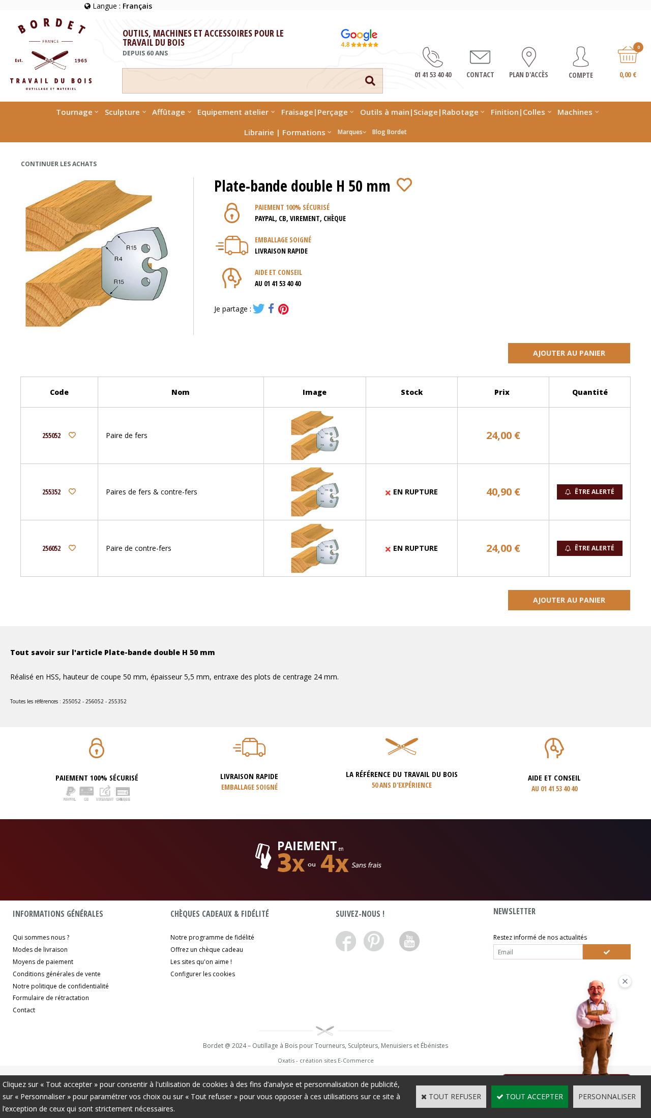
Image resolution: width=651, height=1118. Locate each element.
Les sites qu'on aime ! (201, 961)
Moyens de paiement (43, 961)
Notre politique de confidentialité (61, 986)
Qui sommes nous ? (41, 937)
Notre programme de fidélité (212, 937)
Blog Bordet (389, 132)
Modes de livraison (40, 949)
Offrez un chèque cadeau (206, 949)
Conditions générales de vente (57, 974)
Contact (24, 1010)
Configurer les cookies (202, 974)
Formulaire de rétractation (51, 997)
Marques (350, 132)
